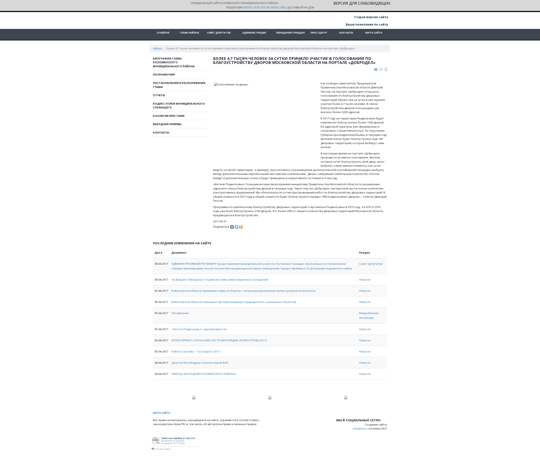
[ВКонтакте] (232, 225)
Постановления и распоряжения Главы (179, 85)
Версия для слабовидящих (361, 3)
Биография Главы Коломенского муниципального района (174, 62)
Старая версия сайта (370, 17)
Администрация (254, 32)
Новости (365, 279)
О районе (163, 32)
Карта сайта (373, 32)
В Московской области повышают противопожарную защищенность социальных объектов (233, 302)
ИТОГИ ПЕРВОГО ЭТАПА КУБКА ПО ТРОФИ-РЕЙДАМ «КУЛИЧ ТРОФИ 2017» (219, 340)
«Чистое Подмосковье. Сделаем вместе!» (199, 329)
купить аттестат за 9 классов (263, 7)
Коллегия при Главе (169, 116)
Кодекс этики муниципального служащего (179, 105)
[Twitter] (236, 225)
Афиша (157, 48)
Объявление (180, 313)
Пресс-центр (318, 32)
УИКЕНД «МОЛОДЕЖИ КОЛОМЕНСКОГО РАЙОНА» (203, 374)
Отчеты (159, 95)
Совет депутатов (218, 32)
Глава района (189, 32)
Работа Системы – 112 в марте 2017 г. (196, 351)
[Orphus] (175, 443)
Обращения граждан (290, 32)
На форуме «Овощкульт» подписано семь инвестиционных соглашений (219, 279)
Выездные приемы (167, 124)
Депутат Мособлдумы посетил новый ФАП (199, 363)
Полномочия (164, 74)
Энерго (359, 428)
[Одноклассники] (241, 225)
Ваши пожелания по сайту (366, 24)
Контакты (346, 32)
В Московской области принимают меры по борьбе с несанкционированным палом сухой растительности (243, 291)
